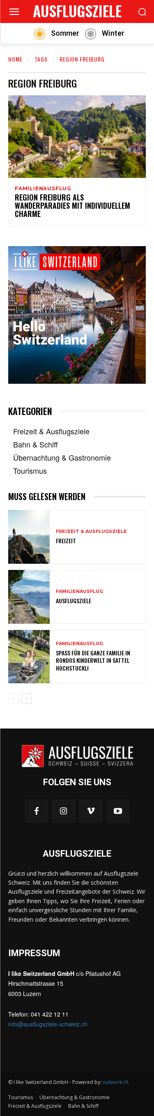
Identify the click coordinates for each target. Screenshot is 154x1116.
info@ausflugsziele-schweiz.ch (47, 1024)
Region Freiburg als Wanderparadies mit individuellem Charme (72, 205)
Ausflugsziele (73, 600)
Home (15, 59)
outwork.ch (116, 1082)
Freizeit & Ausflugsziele (91, 531)
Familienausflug (43, 188)
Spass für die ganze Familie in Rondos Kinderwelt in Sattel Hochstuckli (93, 660)
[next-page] (26, 698)
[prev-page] (13, 698)
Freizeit (66, 540)
